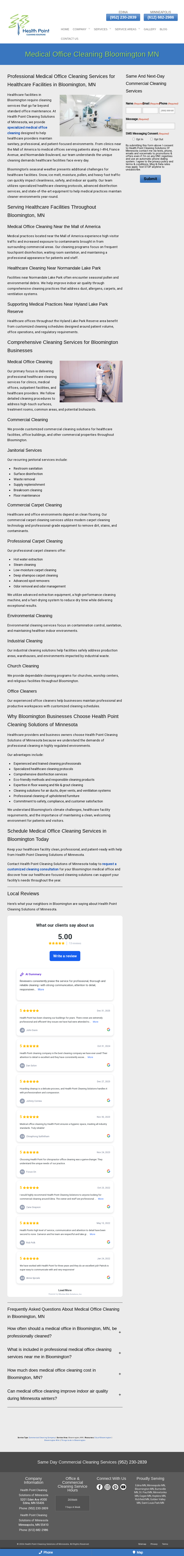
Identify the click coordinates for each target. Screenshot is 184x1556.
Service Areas (125, 29)
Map (139, 1552)
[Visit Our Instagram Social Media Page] (107, 1487)
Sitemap (142, 1544)
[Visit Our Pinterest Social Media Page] (115, 1487)
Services (100, 29)
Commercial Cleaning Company (42, 1438)
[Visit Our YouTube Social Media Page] (123, 1487)
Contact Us (69, 38)
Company (79, 29)
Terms (165, 1544)
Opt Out (158, 139)
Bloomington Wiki (52, 1440)
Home (65, 29)
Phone (48, 1552)
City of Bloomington (103, 1438)
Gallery (150, 29)
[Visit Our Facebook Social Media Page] (99, 1487)
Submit (150, 179)
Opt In (139, 139)
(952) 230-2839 (123, 17)
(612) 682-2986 (161, 17)
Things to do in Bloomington (73, 1440)
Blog (163, 29)
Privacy (154, 1544)
